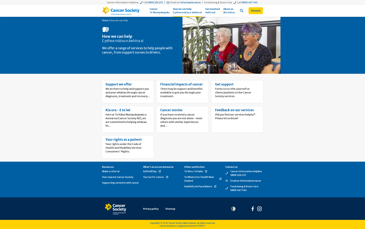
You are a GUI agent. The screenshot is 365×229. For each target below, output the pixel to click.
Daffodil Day (150, 171)
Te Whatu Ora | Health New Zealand (199, 179)
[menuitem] (160, 11)
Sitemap (170, 208)
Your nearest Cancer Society (117, 177)
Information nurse (190, 2)
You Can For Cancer (153, 177)
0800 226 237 (155, 2)
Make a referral (110, 171)
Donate (255, 10)
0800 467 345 (249, 2)
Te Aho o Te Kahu (193, 171)
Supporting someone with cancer (120, 182)
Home (105, 20)
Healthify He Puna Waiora (198, 186)
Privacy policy (151, 208)
